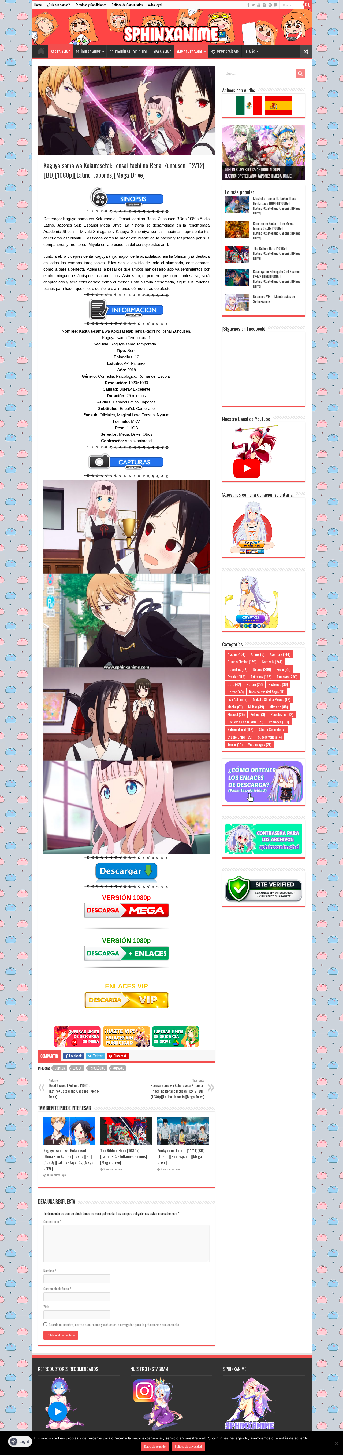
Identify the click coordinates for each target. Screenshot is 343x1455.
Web (46, 1306)
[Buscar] (308, 5)
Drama (262, 669)
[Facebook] (248, 5)
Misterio (279, 707)
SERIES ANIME (60, 51)
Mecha (235, 707)
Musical (236, 714)
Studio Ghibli (240, 737)
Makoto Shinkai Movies (271, 699)
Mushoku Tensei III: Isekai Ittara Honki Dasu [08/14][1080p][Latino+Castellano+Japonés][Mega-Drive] (277, 206)
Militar (256, 707)
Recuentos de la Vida (245, 722)
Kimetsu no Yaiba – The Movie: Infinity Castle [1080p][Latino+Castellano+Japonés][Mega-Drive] (277, 231)
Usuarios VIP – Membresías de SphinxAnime (274, 299)
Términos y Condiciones (90, 4)
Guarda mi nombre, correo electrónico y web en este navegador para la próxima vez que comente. (114, 1324)
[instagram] (270, 5)
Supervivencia (270, 737)
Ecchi (283, 669)
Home (38, 4)
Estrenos (261, 676)
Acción (236, 654)
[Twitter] (253, 5)
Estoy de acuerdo (155, 1447)
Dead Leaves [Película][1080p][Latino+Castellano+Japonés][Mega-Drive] (74, 1088)
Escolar (78, 1068)
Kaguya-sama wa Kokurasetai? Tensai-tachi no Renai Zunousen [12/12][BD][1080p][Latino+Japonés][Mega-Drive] (177, 1088)
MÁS (252, 51)
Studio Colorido (272, 729)
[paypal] (275, 5)
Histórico (278, 684)
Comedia (60, 1068)
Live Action (237, 699)
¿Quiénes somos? (58, 4)
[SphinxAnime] (172, 27)
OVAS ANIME (162, 51)
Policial (257, 714)
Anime (257, 654)
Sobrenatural (240, 729)
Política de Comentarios (127, 4)
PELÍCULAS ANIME (88, 51)
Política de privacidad (188, 1447)
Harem (255, 684)
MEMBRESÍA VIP (228, 51)
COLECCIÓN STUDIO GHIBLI (128, 51)
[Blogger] (264, 5)
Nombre (49, 1270)
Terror (235, 744)
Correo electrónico (57, 1288)
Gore (234, 684)
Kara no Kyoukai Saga (266, 691)
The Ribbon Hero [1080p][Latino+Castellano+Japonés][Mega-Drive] (123, 1156)
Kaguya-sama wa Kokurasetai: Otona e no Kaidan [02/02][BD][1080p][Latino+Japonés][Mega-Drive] (69, 1159)
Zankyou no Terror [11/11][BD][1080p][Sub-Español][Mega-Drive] (180, 1156)
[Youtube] (259, 5)
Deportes (237, 669)
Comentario (52, 1221)
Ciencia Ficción (242, 661)
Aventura (280, 654)
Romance (118, 1068)
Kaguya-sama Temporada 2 (135, 344)
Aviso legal (155, 4)
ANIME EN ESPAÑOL (189, 51)
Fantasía (287, 676)
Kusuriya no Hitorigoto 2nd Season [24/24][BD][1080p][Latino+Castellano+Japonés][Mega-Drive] (277, 279)
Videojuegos (259, 744)
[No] (336, 1443)
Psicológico (97, 1068)
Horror (236, 691)
